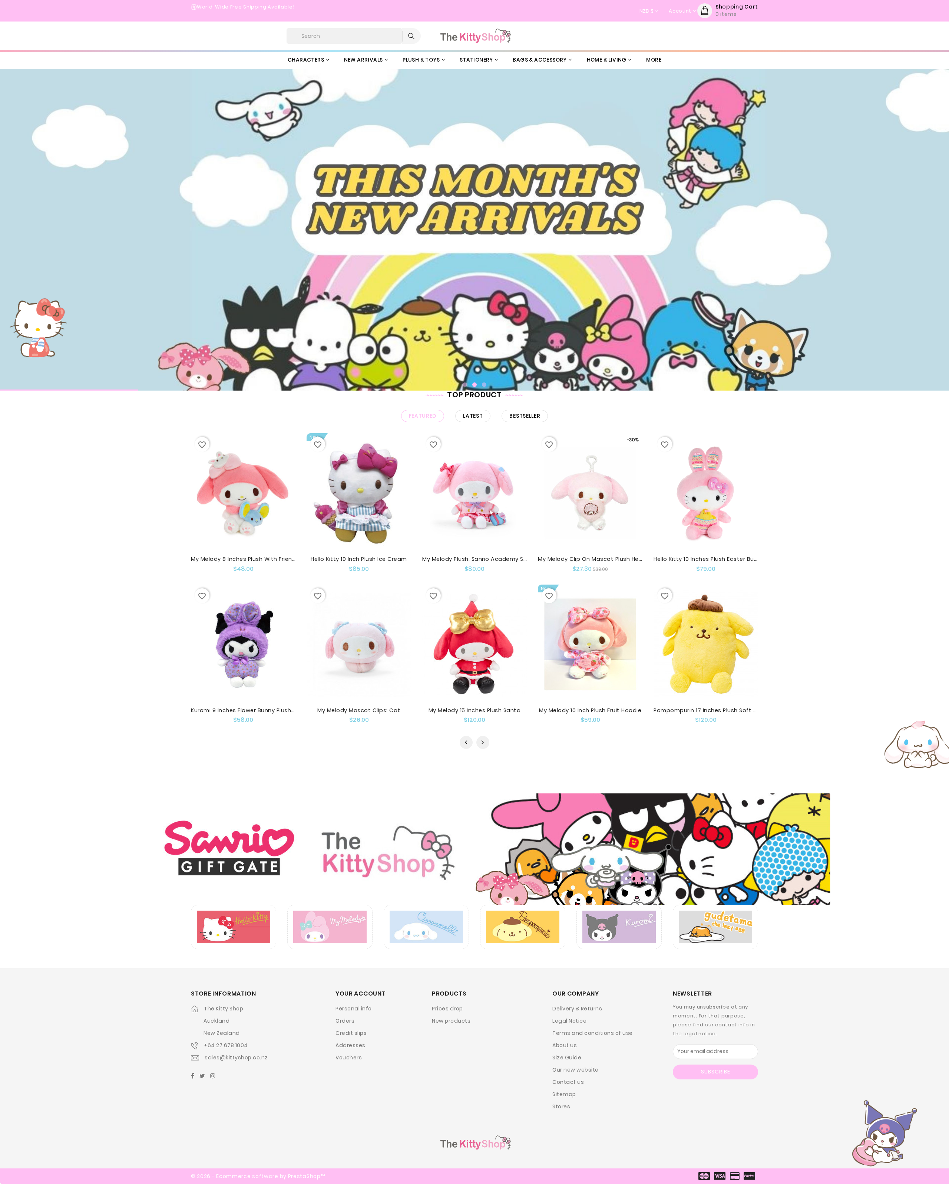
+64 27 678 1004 (226, 1045)
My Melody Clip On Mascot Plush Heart (592, 559)
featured (423, 416)
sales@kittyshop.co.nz (236, 1057)
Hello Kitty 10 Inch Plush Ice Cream (359, 559)
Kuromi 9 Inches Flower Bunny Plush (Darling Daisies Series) (274, 710)
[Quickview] (235, 508)
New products (451, 1021)
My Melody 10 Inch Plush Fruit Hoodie (590, 710)
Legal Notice (569, 1021)
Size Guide (566, 1057)
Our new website (575, 1069)
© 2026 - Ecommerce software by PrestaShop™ (258, 1176)
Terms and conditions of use (592, 1033)
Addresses (350, 1045)
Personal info (353, 1008)
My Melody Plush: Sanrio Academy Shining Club (488, 559)
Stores (561, 1106)
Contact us (568, 1082)
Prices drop (447, 1008)
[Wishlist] (250, 508)
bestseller (524, 416)
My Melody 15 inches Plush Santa (475, 710)
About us (564, 1045)
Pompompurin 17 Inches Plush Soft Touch (712, 710)
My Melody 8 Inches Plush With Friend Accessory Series (268, 559)
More (653, 59)
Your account (360, 993)
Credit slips (351, 1033)
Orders (344, 1021)
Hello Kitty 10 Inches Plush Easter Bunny (709, 559)
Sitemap (564, 1094)
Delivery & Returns (577, 1008)
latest (473, 416)
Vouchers (348, 1057)
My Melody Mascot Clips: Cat (358, 710)
